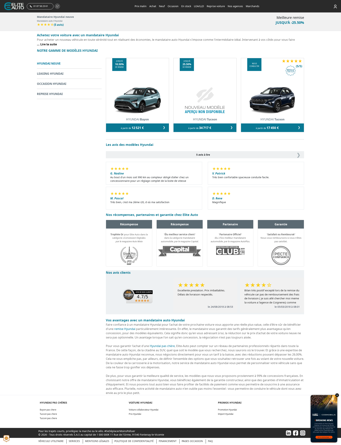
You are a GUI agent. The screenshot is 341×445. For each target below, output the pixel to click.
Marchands (252, 6)
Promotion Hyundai (227, 409)
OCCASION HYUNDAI (51, 84)
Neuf (162, 6)
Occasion (173, 6)
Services (74, 441)
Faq (210, 441)
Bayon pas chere (48, 409)
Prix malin (141, 6)
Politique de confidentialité (134, 441)
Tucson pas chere (48, 413)
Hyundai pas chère (162, 346)
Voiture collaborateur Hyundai (143, 409)
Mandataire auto (45, 21)
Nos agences (235, 6)
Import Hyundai (225, 413)
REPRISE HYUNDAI (50, 94)
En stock (186, 6)
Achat (152, 6)
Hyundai (58, 21)
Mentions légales (97, 441)
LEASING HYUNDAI (50, 74)
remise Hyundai (124, 329)
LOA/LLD (199, 6)
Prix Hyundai (135, 413)
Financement (168, 441)
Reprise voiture (216, 6)
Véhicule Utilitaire (51, 441)
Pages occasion (192, 441)
